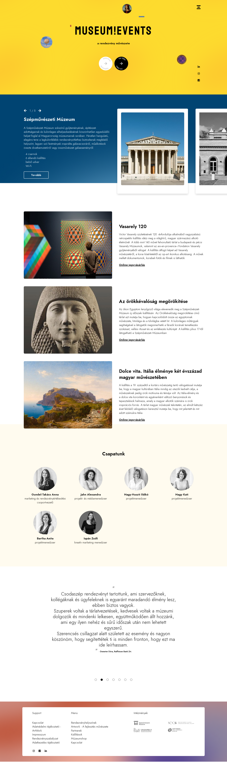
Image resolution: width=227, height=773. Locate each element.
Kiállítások (76, 723)
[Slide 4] (113, 668)
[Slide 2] (102, 668)
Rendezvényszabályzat (45, 727)
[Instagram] (198, 74)
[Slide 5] (119, 668)
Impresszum (39, 723)
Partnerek (76, 719)
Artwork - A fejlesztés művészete (89, 715)
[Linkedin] (198, 67)
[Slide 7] (131, 668)
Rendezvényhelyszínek (83, 711)
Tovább (36, 175)
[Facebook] (198, 80)
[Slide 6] (125, 668)
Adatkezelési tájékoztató (46, 731)
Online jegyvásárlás (132, 265)
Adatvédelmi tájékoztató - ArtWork (46, 717)
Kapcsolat (37, 711)
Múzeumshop (79, 727)
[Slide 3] (108, 668)
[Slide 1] (96, 668)
